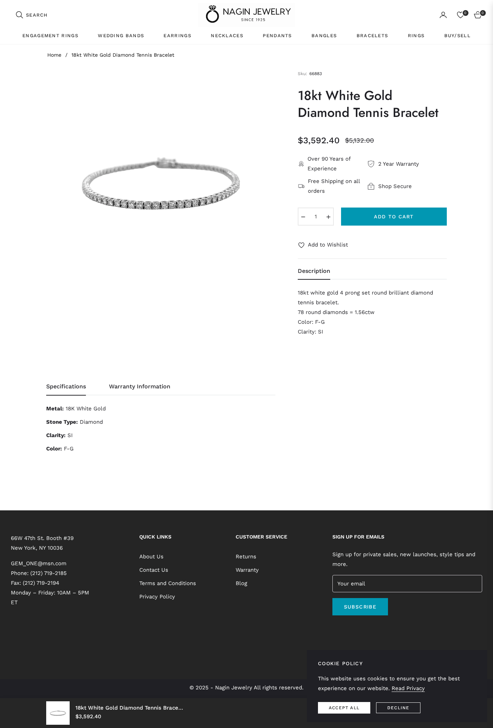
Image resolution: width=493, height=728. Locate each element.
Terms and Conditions (167, 583)
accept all (344, 707)
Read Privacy (408, 688)
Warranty (247, 570)
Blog (241, 583)
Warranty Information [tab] (139, 386)
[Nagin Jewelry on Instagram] (344, 629)
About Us (151, 556)
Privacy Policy (157, 596)
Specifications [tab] (66, 386)
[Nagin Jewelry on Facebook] (334, 629)
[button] (31, 15)
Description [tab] (314, 270)
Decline (398, 707)
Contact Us (153, 570)
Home (54, 55)
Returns (246, 556)
